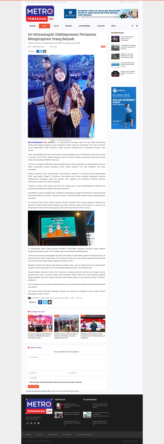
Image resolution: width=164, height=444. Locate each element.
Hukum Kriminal (84, 26)
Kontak (28, 2)
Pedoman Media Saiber (60, 2)
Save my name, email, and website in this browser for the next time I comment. (56, 382)
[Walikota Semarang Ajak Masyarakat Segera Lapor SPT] (87, 424)
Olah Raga (100, 26)
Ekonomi (32, 26)
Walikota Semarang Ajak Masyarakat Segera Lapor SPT (100, 423)
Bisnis (44, 26)
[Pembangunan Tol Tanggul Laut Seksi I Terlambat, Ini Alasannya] (115, 48)
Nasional (68, 26)
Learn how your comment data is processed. (65, 391)
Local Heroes (79, 298)
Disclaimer (49, 2)
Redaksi (33, 2)
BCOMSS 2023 (35, 298)
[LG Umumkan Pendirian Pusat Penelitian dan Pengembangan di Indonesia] (87, 415)
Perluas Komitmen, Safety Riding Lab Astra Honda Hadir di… (72, 423)
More (113, 26)
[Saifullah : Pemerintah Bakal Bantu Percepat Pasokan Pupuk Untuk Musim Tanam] (115, 56)
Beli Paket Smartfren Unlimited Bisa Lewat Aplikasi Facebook (72, 405)
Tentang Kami (41, 2)
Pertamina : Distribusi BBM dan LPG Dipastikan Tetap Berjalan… (100, 405)
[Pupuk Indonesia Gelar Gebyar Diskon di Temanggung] (115, 39)
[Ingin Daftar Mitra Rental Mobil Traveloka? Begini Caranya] (115, 65)
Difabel (72, 298)
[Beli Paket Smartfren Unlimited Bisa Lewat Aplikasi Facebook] (59, 406)
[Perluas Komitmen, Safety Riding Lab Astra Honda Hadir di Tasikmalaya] (59, 424)
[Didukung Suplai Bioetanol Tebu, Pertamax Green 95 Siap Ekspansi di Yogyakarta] (93, 323)
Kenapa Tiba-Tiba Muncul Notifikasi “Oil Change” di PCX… (128, 73)
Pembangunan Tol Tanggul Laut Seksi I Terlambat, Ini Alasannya (128, 47)
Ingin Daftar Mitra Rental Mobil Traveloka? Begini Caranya (127, 64)
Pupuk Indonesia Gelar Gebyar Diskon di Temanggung (127, 38)
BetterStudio (134, 441)
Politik (56, 26)
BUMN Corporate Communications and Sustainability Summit (55, 298)
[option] (123, 56)
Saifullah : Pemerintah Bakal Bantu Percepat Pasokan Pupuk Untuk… (127, 55)
